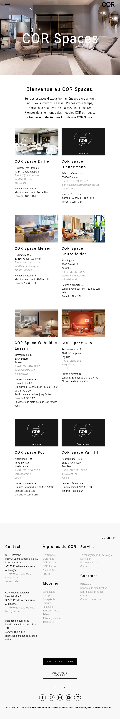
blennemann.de (70, 188)
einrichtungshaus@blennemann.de (80, 184)
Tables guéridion (52, 618)
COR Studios (49, 562)
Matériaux (85, 558)
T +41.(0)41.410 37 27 (27, 366)
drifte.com (20, 182)
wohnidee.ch (21, 373)
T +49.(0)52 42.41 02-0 (18, 573)
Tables (46, 614)
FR (113, 538)
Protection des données (62, 707)
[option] (60, 37)
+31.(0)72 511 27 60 (75, 470)
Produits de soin (89, 562)
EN (108, 538)
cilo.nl (65, 368)
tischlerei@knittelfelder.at (75, 275)
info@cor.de (11, 577)
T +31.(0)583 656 (71, 360)
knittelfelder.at (69, 279)
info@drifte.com (23, 179)
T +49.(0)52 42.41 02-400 (19, 607)
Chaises (47, 603)
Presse (46, 573)
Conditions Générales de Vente (35, 707)
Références (86, 584)
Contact (84, 566)
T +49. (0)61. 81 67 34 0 (28, 262)
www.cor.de (11, 581)
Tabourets (48, 621)
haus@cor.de (12, 611)
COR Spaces (49, 566)
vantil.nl (66, 477)
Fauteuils (48, 606)
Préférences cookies (101, 707)
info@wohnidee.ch (25, 370)
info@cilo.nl (68, 364)
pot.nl (18, 477)
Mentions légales (83, 707)
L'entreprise (49, 555)
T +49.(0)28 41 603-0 (27, 175)
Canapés (47, 595)
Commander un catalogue (60, 674)
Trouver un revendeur (60, 661)
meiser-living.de (23, 269)
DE (103, 538)
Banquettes (49, 591)
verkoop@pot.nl (23, 473)
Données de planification (93, 588)
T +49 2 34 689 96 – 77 (75, 181)
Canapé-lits (49, 599)
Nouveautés (49, 570)
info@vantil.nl (69, 473)
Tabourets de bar (52, 610)
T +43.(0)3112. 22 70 (73, 271)
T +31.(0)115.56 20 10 (27, 470)
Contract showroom (90, 599)
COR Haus (48, 558)
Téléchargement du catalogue (96, 555)
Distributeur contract (91, 591)
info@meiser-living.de (26, 266)
